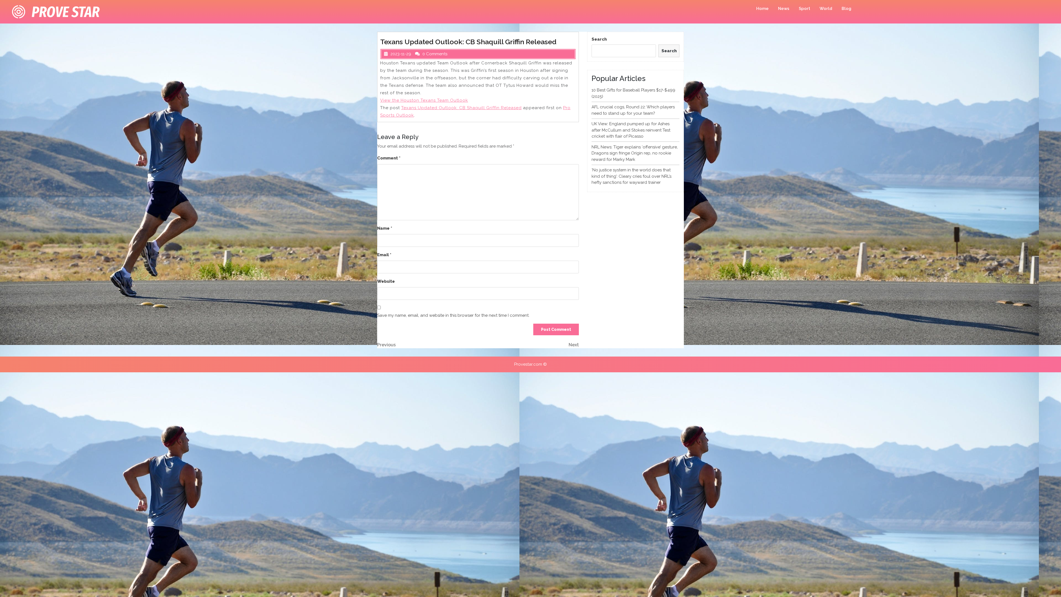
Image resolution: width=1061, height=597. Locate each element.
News (783, 8)
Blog (846, 8)
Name (384, 228)
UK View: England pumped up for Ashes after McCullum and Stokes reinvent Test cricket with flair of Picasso (631, 130)
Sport (804, 8)
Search (599, 39)
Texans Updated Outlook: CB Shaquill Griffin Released (461, 107)
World (826, 8)
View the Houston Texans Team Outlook (424, 100)
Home (762, 8)
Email (384, 254)
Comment (388, 158)
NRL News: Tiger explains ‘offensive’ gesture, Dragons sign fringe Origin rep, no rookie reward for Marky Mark (635, 153)
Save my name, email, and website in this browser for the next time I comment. (453, 315)
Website (386, 281)
